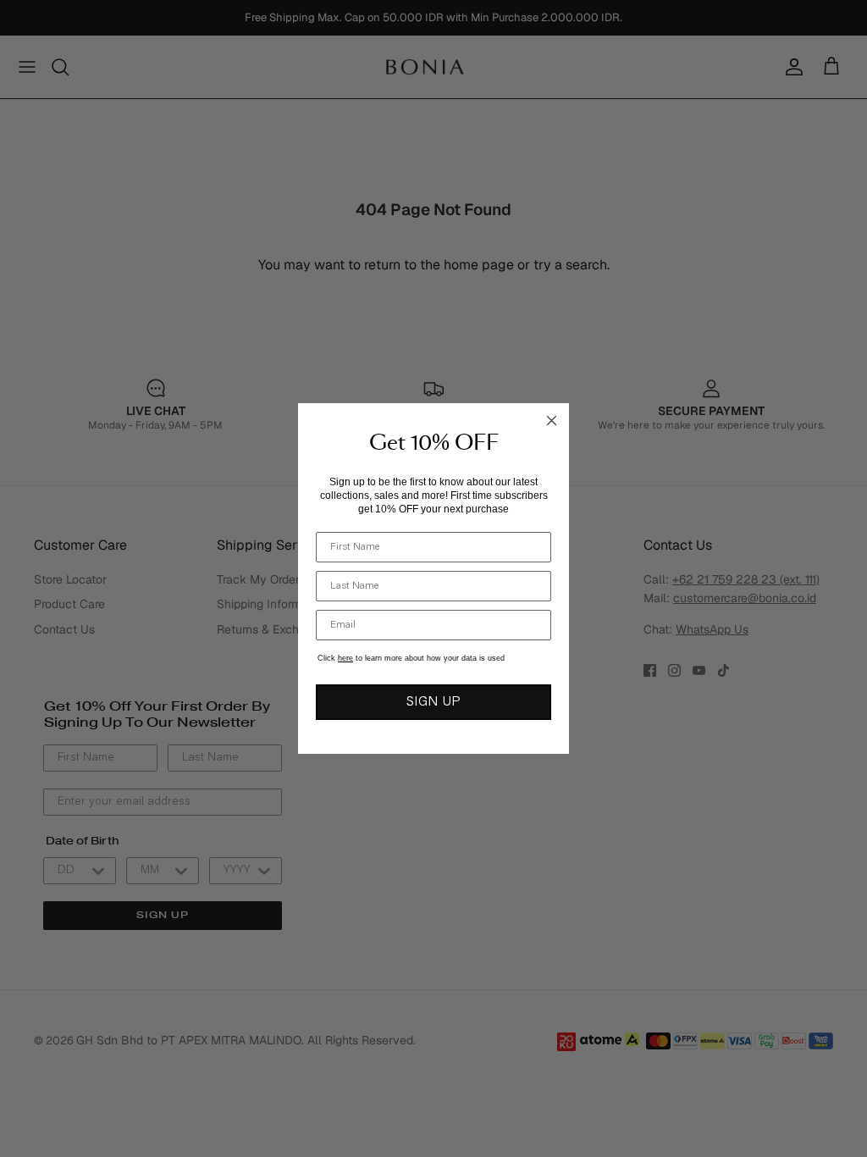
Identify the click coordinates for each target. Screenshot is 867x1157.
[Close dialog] (551, 420)
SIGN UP (433, 702)
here (345, 658)
